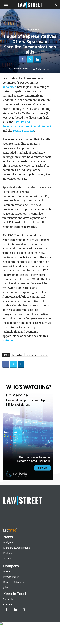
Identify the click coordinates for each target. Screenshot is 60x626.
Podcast (8, 553)
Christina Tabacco (21, 69)
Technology (18, 355)
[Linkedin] (37, 59)
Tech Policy (33, 30)
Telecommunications (36, 355)
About (6, 571)
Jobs (5, 587)
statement (9, 340)
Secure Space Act (23, 130)
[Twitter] (30, 59)
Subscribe (8, 599)
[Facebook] (22, 59)
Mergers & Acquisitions (16, 547)
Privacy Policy (11, 576)
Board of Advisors (13, 582)
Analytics (8, 542)
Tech (22, 30)
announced (9, 87)
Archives (8, 558)
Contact (7, 604)
